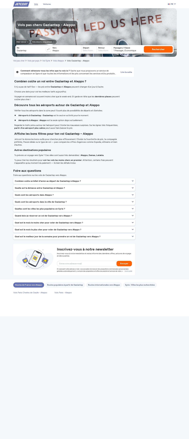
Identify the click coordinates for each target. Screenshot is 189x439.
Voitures (47, 4)
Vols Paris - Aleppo (63, 292)
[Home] (21, 4)
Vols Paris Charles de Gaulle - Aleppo (30, 292)
